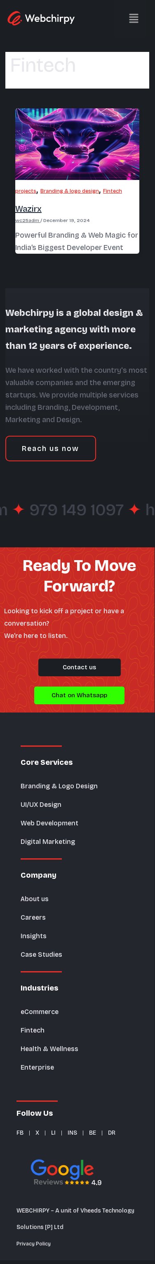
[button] (121, 18)
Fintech (112, 191)
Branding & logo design (69, 191)
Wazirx (28, 209)
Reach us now (50, 448)
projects (25, 191)
